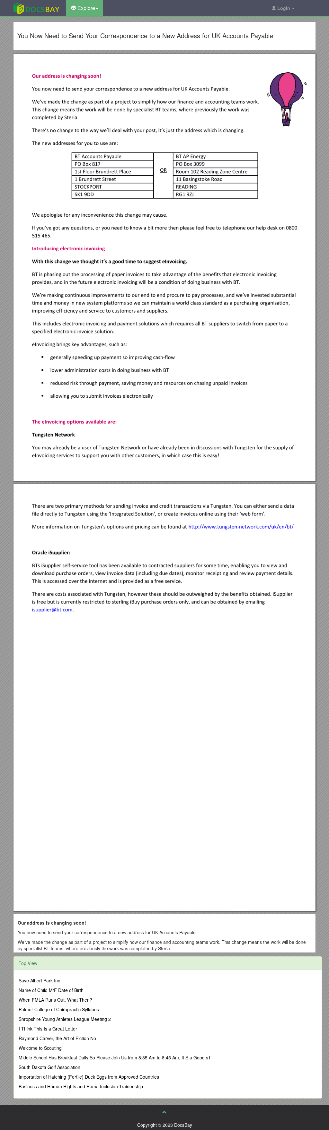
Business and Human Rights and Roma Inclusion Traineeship (81, 1086)
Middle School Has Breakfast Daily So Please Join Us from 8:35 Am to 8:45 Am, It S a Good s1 (115, 1057)
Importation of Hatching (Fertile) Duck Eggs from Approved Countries (89, 1077)
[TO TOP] (164, 1112)
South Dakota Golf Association (49, 1067)
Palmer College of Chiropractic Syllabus (59, 1009)
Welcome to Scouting (40, 1048)
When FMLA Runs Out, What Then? (55, 999)
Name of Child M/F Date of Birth (51, 990)
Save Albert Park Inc (39, 980)
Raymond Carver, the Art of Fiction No (57, 1038)
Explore (85, 8)
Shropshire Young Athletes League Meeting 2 (65, 1019)
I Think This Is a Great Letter (48, 1028)
